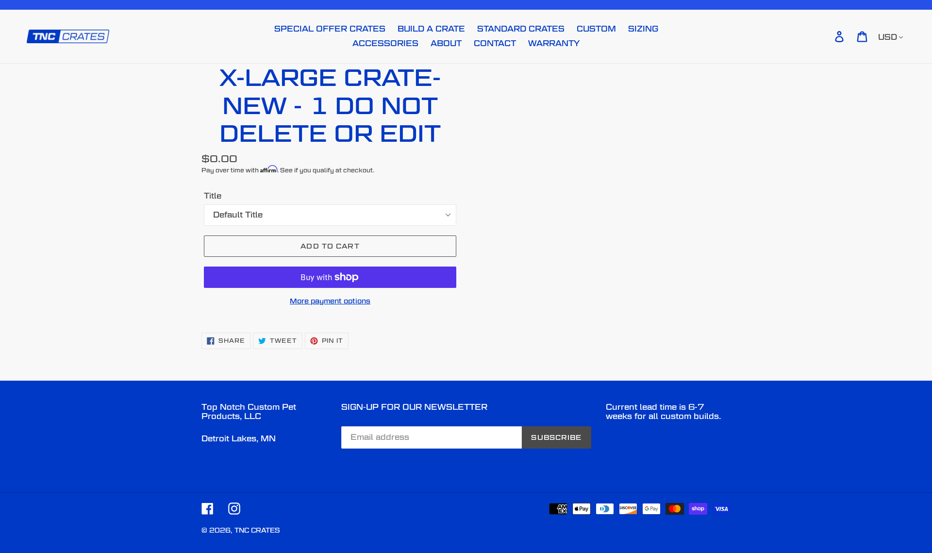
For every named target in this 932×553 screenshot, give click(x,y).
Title (212, 196)
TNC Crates (257, 530)
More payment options (330, 301)
